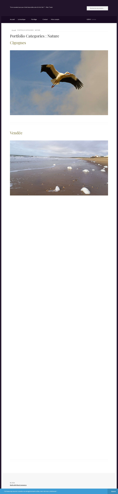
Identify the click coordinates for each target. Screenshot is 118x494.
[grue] (83, 363)
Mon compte (55, 19)
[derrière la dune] (83, 253)
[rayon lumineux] (34, 253)
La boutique (21, 19)
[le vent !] (34, 289)
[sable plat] (34, 326)
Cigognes (18, 42)
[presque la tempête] (83, 400)
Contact (45, 19)
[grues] (34, 363)
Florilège (34, 19)
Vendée (16, 132)
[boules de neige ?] (83, 216)
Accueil (12, 19)
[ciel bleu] (34, 400)
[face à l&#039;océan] (34, 437)
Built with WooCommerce (18, 485)
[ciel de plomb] (83, 326)
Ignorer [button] (113, 491)
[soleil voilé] (83, 289)
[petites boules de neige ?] (34, 216)
